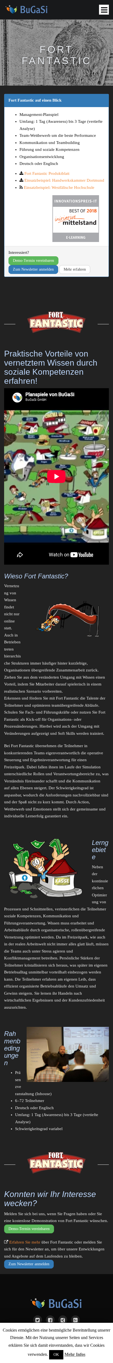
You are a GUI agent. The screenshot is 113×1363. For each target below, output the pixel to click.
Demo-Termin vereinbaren (33, 261)
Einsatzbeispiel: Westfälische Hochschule (59, 187)
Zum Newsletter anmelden (33, 269)
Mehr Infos (74, 1354)
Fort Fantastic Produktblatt (46, 173)
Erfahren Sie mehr (24, 1242)
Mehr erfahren (75, 269)
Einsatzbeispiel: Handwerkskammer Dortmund (64, 180)
